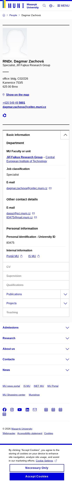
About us (9, 348)
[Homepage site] (21, 5)
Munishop (34, 394)
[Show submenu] (64, 327)
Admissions (11, 327)
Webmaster (9, 433)
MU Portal (52, 386)
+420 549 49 (14, 102)
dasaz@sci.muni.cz (18, 213)
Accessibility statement (29, 433)
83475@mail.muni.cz (19, 217)
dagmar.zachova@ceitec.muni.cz (24, 106)
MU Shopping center (14, 394)
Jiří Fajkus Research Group (24, 157)
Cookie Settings (44, 460)
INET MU (39, 386)
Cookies (48, 433)
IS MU (32, 256)
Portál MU (12, 256)
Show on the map (17, 94)
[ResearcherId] (5, 115)
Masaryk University (21, 428)
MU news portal (11, 386)
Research (9, 338)
